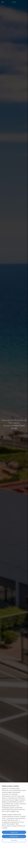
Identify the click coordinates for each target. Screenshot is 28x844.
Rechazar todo (14, 836)
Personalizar (14, 840)
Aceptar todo (14, 832)
